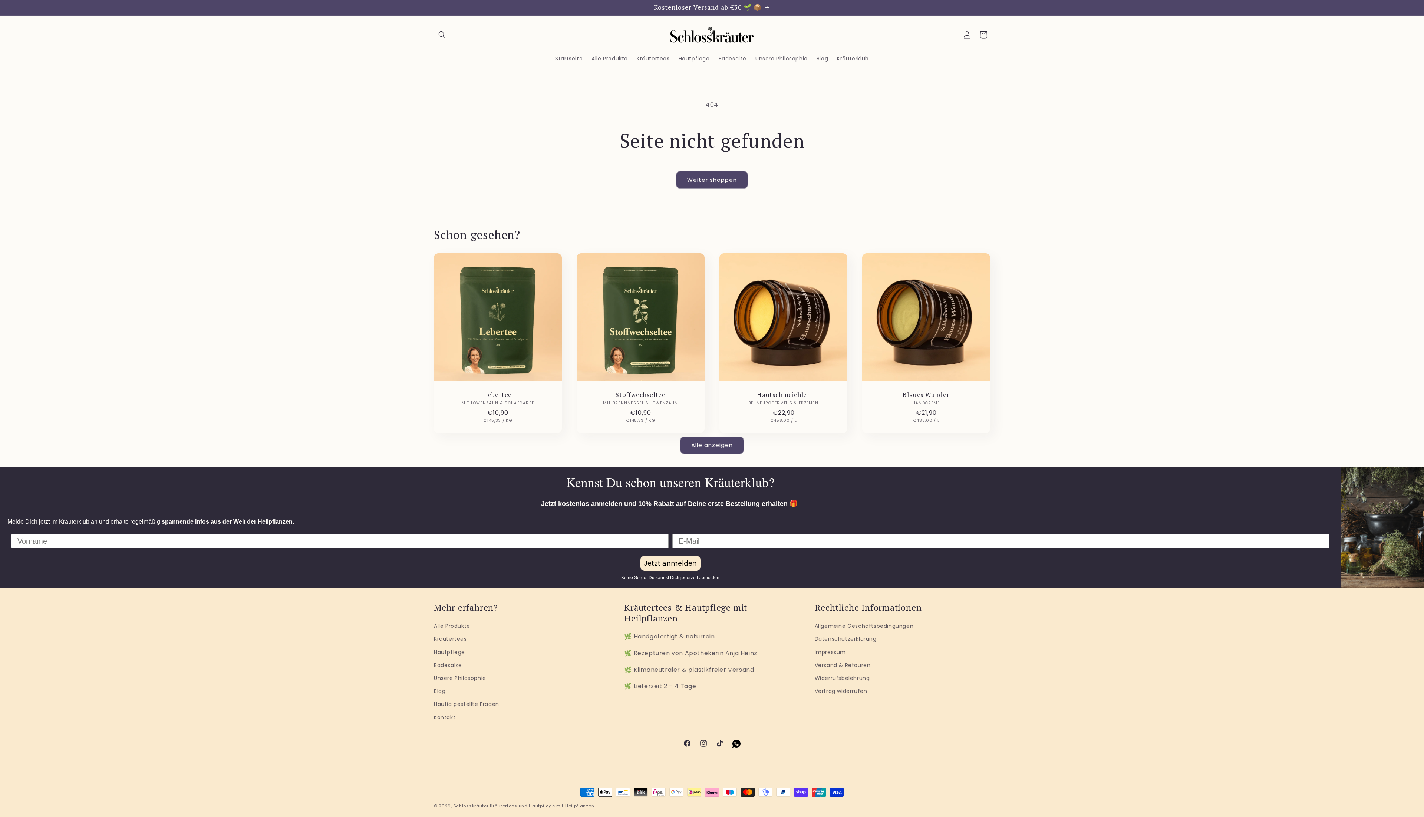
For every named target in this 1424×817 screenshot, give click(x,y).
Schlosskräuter (471, 806)
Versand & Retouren (843, 665)
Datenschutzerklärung (846, 639)
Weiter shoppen (712, 180)
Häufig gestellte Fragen (466, 704)
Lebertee (498, 395)
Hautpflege (449, 652)
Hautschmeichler (783, 395)
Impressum (830, 652)
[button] (442, 35)
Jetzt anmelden (670, 563)
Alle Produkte (452, 626)
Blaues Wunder (926, 395)
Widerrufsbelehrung (842, 678)
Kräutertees (450, 639)
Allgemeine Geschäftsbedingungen (864, 626)
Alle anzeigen (712, 445)
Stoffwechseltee (641, 395)
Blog (439, 691)
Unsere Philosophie (460, 678)
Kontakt (444, 717)
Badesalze (448, 665)
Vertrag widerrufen (841, 691)
